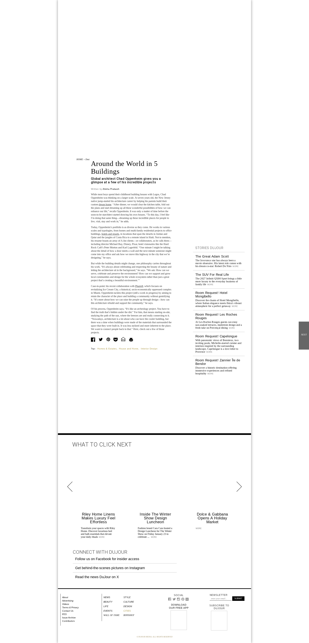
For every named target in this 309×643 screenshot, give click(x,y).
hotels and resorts (110, 234)
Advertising (67, 600)
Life (105, 606)
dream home (105, 204)
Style (127, 597)
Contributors (68, 621)
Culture (128, 602)
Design (88, 159)
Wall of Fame (111, 615)
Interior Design (149, 348)
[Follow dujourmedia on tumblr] (187, 600)
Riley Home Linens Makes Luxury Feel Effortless (98, 518)
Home (79, 159)
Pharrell (139, 286)
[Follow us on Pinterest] (182, 600)
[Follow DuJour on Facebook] (169, 599)
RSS (64, 614)
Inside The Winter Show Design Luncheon (155, 518)
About (65, 597)
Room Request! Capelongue (216, 336)
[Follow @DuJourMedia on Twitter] (174, 600)
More (235, 266)
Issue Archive (69, 617)
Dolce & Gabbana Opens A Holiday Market (212, 518)
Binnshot (128, 615)
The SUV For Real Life (212, 274)
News (106, 597)
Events (107, 611)
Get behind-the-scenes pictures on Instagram (110, 568)
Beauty (107, 602)
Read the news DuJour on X (97, 577)
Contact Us (67, 611)
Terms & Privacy (70, 607)
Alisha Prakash (111, 189)
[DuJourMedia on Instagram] (178, 600)
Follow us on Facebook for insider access (107, 559)
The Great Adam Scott (212, 256)
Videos (65, 604)
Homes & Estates (107, 348)
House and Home (128, 348)
